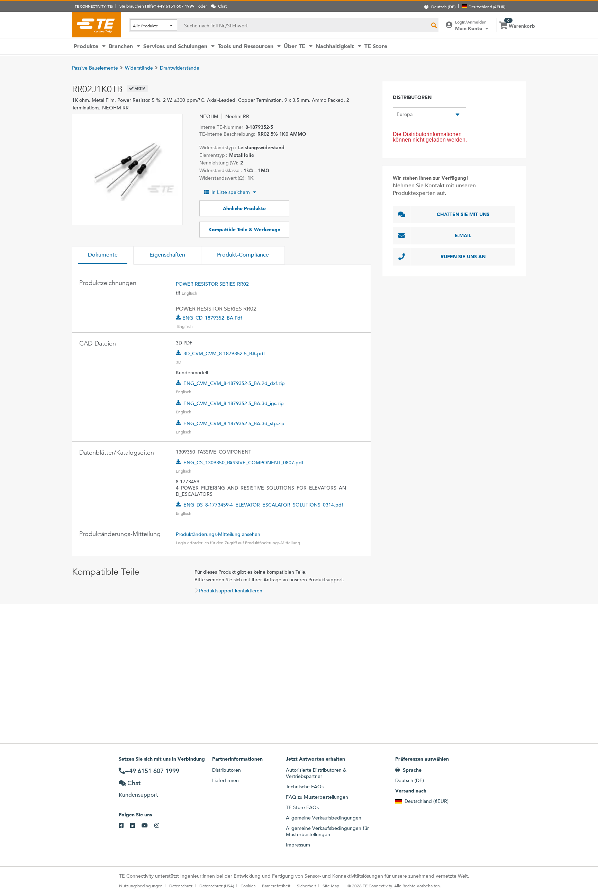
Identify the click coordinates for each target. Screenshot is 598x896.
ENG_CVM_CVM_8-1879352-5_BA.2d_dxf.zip (234, 383)
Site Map (331, 885)
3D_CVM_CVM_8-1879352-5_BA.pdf (224, 353)
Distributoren (226, 770)
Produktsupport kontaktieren (230, 591)
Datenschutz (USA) (216, 885)
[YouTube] (148, 826)
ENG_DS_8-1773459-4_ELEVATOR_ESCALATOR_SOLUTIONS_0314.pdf (263, 505)
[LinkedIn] (136, 826)
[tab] (103, 255)
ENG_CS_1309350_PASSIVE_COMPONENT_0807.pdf (243, 462)
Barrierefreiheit (276, 885)
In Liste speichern (230, 192)
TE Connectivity (96, 24)
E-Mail (463, 235)
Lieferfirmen (225, 780)
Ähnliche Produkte (244, 208)
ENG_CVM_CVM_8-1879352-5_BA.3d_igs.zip (233, 403)
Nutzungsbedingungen (141, 885)
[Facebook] (124, 826)
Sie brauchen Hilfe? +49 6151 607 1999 (156, 6)
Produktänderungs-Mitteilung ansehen (218, 534)
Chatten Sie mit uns (463, 214)
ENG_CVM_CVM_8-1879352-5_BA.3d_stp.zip (233, 423)
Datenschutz (181, 885)
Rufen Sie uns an (463, 256)
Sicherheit (306, 885)
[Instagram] (160, 826)
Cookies (248, 885)
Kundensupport (138, 794)
